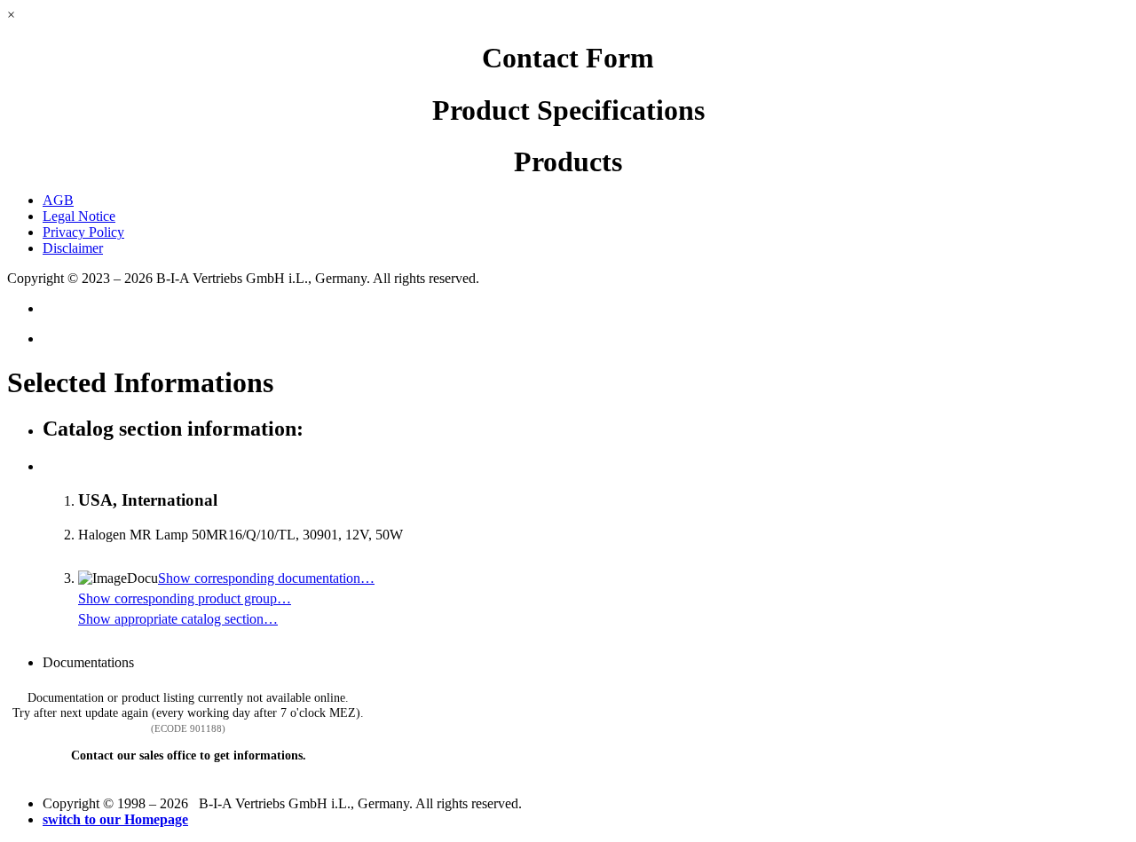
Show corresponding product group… (184, 598)
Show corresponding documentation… (266, 578)
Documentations (88, 662)
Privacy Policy (83, 232)
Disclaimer (73, 248)
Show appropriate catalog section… (178, 618)
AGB (58, 200)
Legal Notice (79, 216)
